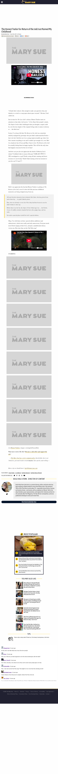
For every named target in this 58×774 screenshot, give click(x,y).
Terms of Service (34, 691)
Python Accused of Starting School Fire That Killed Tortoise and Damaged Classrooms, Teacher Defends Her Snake (30, 553)
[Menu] (2, 2)
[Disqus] (29, 663)
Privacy (27, 691)
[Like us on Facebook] (17, 476)
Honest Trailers (15, 448)
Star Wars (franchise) (26, 472)
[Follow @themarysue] (14, 476)
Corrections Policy (23, 694)
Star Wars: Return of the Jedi (36, 472)
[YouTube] (24, 476)
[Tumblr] (22, 476)
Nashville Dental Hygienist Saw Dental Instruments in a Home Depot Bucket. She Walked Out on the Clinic (32, 610)
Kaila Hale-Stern (6, 34)
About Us (16, 691)
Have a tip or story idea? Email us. (22, 637)
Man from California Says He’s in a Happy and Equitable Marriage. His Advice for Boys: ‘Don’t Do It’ (32, 618)
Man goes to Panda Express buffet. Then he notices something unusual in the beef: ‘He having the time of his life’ (32, 601)
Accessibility (42, 691)
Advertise (22, 691)
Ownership (42, 694)
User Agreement (50, 691)
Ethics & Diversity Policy (12, 694)
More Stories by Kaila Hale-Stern (29, 502)
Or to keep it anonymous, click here (40, 637)
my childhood (18, 472)
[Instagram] (19, 476)
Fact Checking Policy (33, 694)
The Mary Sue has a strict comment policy (23, 458)
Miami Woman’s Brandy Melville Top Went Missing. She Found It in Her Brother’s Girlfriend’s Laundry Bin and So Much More (32, 585)
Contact (47, 694)
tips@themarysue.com (31, 468)
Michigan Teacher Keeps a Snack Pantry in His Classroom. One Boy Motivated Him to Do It (32, 593)
